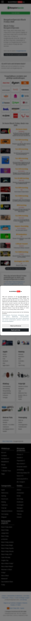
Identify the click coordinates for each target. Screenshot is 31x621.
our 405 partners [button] (22, 296)
